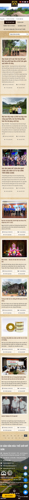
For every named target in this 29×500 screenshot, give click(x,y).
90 (18, 435)
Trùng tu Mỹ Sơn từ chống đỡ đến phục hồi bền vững (14, 300)
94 (8, 438)
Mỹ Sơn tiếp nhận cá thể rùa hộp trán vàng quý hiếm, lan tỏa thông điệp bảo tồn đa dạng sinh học (14, 118)
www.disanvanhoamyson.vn (9, 466)
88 (11, 435)
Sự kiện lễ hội (22, 26)
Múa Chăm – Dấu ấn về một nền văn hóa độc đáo (14, 260)
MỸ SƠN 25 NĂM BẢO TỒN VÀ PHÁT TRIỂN (14, 29)
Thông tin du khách (9, 26)
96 (16, 438)
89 (14, 435)
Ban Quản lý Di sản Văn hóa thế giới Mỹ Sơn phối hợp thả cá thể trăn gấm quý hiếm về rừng (14, 61)
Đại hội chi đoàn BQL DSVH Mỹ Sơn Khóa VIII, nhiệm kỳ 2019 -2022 (14, 221)
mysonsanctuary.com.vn (9, 468)
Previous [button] (1, 12)
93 (5, 438)
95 (12, 438)
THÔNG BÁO (20, 22)
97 (19, 438)
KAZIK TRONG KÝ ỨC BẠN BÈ (9, 416)
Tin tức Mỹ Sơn (10, 22)
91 (22, 435)
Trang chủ (2, 19)
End (23, 438)
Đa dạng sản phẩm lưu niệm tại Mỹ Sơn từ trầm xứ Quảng (14, 339)
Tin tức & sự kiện (10, 19)
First (4, 435)
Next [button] (27, 12)
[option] (14, 12)
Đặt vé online (9, 496)
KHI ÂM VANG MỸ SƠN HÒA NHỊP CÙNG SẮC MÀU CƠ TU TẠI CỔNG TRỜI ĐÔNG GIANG (13, 170)
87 (7, 435)
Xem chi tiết (21, 87)
